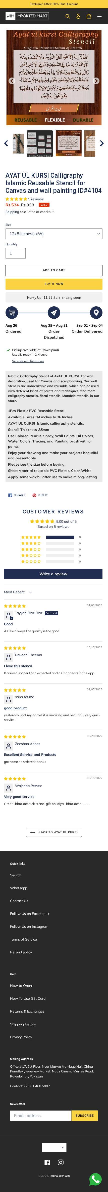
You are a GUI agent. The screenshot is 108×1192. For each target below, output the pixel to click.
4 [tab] (50, 161)
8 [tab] (80, 161)
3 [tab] (42, 161)
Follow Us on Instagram (29, 926)
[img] (15, 606)
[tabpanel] (68, 143)
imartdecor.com (60, 1175)
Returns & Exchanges (27, 1011)
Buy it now (54, 284)
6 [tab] (65, 161)
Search (15, 875)
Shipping (12, 212)
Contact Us (19, 901)
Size (8, 225)
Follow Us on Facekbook (29, 913)
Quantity (11, 244)
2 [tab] (35, 161)
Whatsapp (18, 888)
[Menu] (99, 16)
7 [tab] (72, 161)
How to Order (21, 985)
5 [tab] (57, 161)
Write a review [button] (53, 573)
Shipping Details (23, 1024)
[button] (17, 199)
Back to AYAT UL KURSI (58, 832)
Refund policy (21, 952)
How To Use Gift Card (27, 998)
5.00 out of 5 (66, 521)
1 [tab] (27, 161)
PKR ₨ (52, 1147)
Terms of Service (23, 939)
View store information (28, 361)
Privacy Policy (21, 1037)
